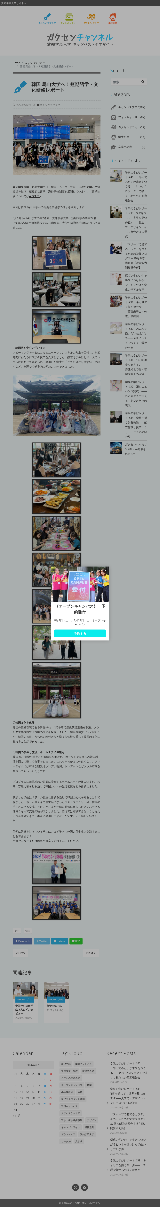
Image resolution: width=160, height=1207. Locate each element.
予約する (80, 633)
